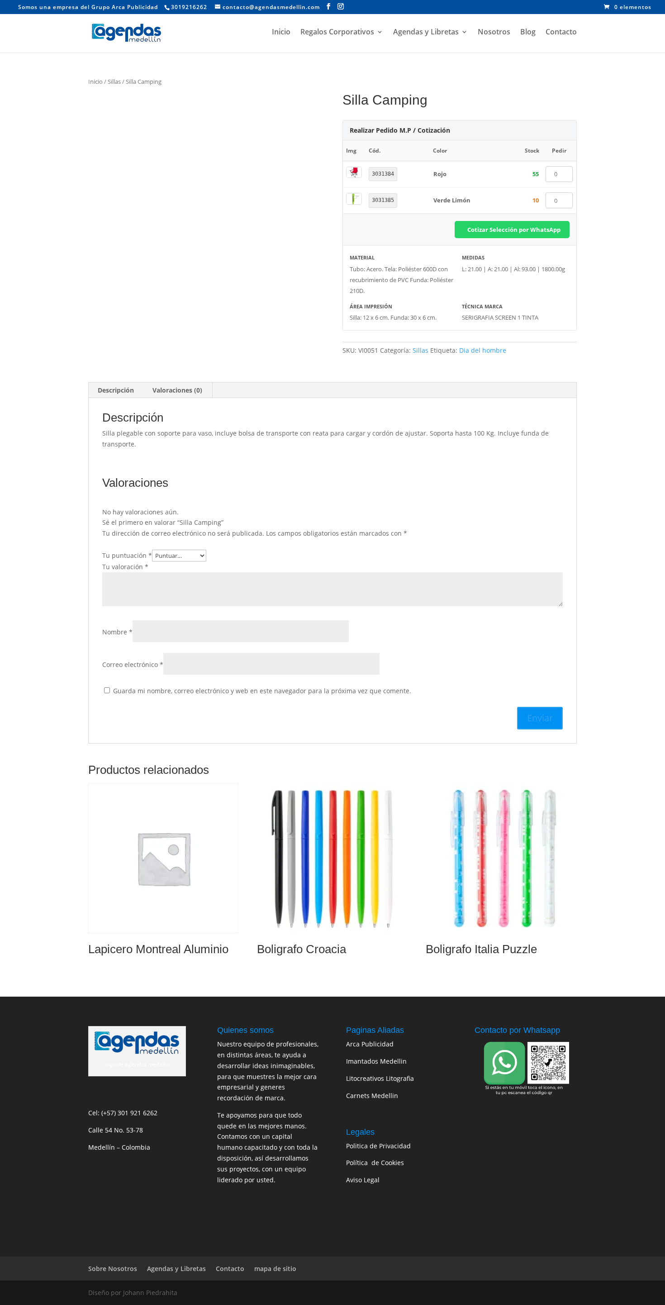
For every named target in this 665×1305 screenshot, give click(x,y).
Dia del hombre (482, 350)
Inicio (281, 33)
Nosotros (494, 33)
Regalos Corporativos (337, 33)
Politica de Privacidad (378, 1146)
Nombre (117, 632)
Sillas (114, 81)
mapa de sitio (275, 1268)
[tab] (116, 390)
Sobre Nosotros (112, 1268)
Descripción (116, 390)
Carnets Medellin (372, 1095)
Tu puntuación (127, 555)
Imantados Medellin (376, 1061)
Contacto (561, 33)
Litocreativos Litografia (380, 1078)
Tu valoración (125, 566)
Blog (528, 33)
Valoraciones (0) (177, 390)
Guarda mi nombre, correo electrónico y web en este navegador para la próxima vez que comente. (262, 690)
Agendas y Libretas (426, 33)
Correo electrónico (132, 664)
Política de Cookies (375, 1162)
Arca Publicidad (370, 1044)
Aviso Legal (363, 1179)
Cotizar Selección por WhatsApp (513, 229)
